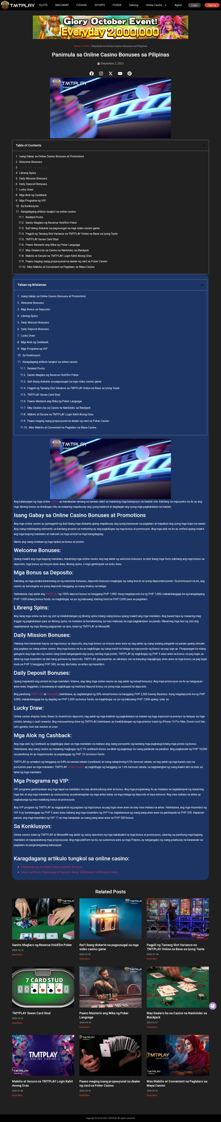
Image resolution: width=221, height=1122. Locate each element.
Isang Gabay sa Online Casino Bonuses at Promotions (51, 156)
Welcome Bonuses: (30, 162)
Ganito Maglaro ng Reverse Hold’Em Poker (51, 222)
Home (77, 45)
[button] (204, 145)
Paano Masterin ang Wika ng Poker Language (53, 244)
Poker (86, 45)
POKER (117, 5)
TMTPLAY (52, 594)
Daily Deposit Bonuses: (33, 184)
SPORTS (100, 5)
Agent (178, 5)
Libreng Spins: (27, 173)
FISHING (81, 5)
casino (55, 501)
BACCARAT (62, 5)
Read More (17, 954)
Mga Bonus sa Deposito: (34, 167)
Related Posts (34, 217)
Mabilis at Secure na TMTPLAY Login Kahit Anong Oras (59, 255)
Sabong (133, 5)
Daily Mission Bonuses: (33, 178)
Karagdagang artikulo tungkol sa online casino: (48, 211)
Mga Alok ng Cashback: (33, 195)
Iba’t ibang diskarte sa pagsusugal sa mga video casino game (63, 228)
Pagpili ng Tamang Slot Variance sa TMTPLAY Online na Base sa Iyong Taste (72, 233)
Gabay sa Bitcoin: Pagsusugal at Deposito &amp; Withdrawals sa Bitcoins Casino (69, 872)
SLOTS (43, 5)
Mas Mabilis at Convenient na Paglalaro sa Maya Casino (61, 267)
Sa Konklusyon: (30, 206)
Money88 (52, 694)
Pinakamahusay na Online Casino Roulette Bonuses (52, 867)
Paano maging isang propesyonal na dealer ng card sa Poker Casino (66, 261)
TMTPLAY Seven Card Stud (42, 239)
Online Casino (76, 767)
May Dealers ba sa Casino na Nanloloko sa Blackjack (57, 250)
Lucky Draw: (26, 189)
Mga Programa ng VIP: (32, 200)
